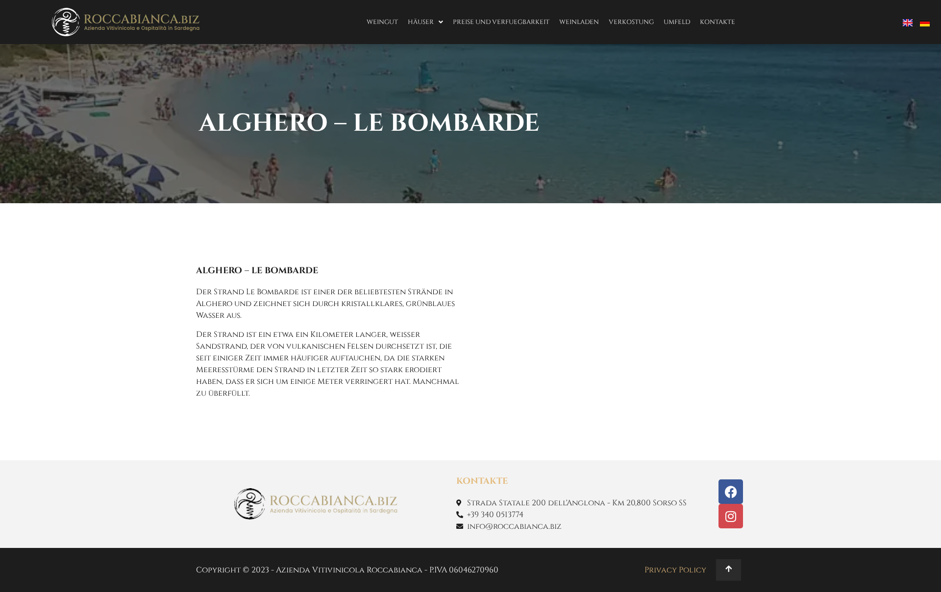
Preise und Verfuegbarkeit (501, 22)
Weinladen (579, 22)
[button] (425, 22)
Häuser (421, 22)
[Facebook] (730, 491)
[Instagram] (730, 516)
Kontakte (717, 22)
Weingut (382, 22)
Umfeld (677, 22)
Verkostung (631, 22)
